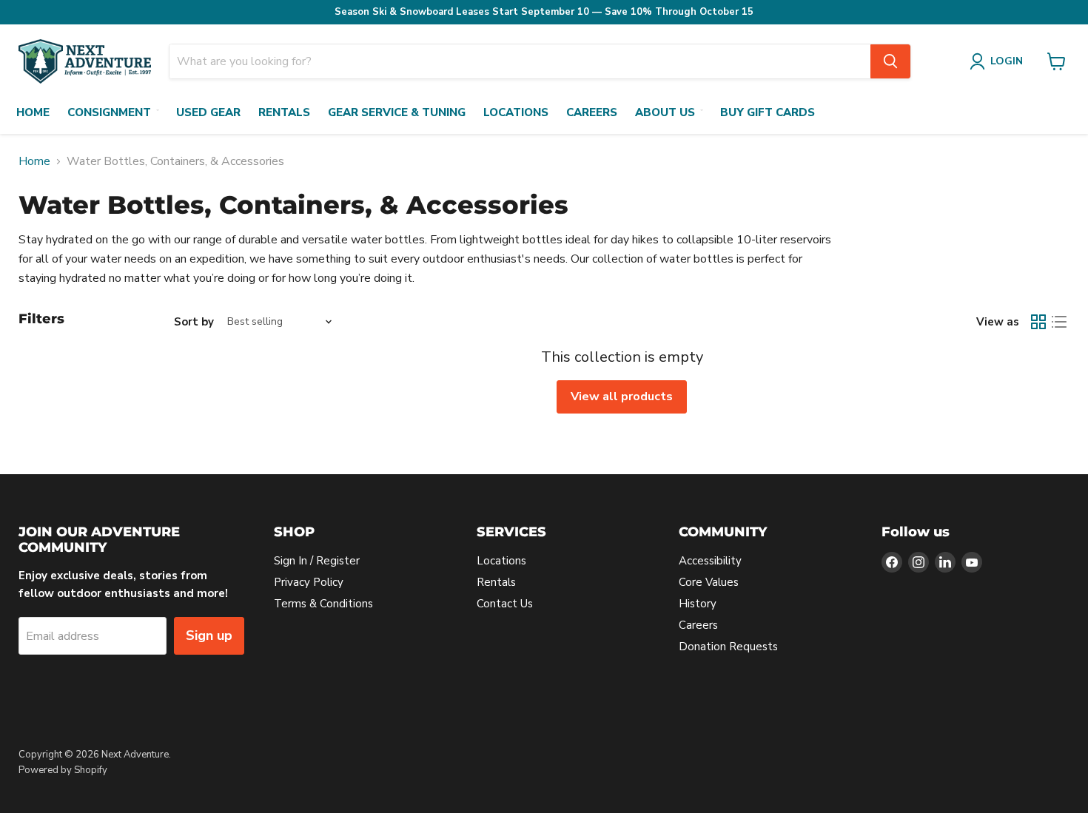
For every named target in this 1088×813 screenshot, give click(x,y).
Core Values (709, 582)
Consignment (109, 112)
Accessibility (710, 560)
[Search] (890, 61)
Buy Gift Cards (767, 112)
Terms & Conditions (323, 603)
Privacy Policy (308, 582)
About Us (665, 112)
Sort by (194, 322)
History (697, 603)
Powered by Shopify (63, 770)
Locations (515, 112)
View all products (622, 396)
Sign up (209, 635)
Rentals (284, 112)
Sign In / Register (317, 560)
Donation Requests (728, 646)
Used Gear (208, 112)
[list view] (1059, 321)
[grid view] (1038, 321)
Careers (591, 112)
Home (33, 112)
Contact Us (505, 603)
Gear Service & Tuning (397, 112)
